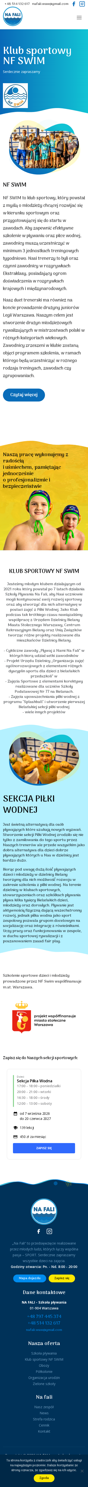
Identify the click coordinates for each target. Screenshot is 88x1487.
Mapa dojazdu (30, 1278)
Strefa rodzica (44, 1419)
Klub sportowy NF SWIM (44, 1359)
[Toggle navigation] (79, 17)
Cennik (44, 1425)
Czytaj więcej (24, 395)
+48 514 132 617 (17, 4)
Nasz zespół (44, 1407)
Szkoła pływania (44, 1353)
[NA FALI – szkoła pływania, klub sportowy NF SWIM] (12, 17)
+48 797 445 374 (44, 1317)
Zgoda (44, 1478)
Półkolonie (44, 1371)
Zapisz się (44, 1148)
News (44, 1413)
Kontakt (44, 1431)
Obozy (44, 1365)
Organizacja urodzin (44, 1377)
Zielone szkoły (44, 1383)
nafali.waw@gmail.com (50, 4)
